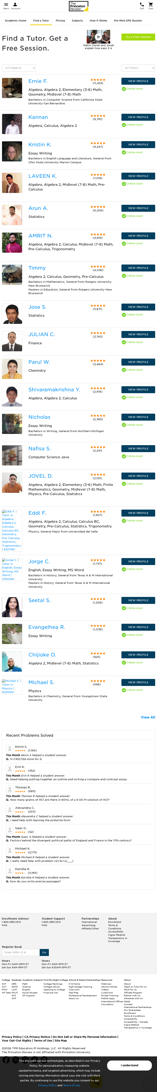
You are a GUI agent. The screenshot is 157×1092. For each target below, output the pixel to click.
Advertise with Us (133, 998)
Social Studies (29, 992)
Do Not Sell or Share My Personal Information (85, 1036)
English (26, 989)
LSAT (14, 989)
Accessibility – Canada (136, 1022)
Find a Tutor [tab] (41, 20)
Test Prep (73, 992)
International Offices (112, 1001)
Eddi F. (37, 513)
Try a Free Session (138, 36)
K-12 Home (74, 984)
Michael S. (41, 682)
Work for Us (130, 989)
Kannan (38, 117)
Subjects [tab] (77, 20)
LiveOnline (107, 992)
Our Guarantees (132, 1010)
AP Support (28, 995)
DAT (14, 995)
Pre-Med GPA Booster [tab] (128, 20)
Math (25, 984)
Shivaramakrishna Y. (54, 390)
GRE (14, 984)
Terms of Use (71, 1085)
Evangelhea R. (46, 627)
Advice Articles (109, 986)
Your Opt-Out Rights (16, 1040)
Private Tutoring (109, 995)
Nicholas (39, 417)
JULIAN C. (41, 334)
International (89, 922)
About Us (74, 998)
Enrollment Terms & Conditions (114, 925)
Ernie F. (38, 81)
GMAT (15, 986)
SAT (4, 984)
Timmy (37, 268)
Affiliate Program (133, 992)
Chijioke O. (42, 655)
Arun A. (38, 208)
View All (148, 717)
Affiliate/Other (90, 928)
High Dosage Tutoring (80, 986)
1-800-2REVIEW (11, 922)
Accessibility (115, 931)
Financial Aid (51, 992)
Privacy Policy (47, 1085)
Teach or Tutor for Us (135, 986)
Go (44, 952)
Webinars (106, 984)
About (127, 984)
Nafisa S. (39, 448)
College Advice (52, 986)
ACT (4, 986)
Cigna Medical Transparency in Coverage (117, 938)
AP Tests (6, 992)
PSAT (5, 989)
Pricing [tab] (60, 20)
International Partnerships (137, 1007)
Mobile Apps (107, 998)
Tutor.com (74, 989)
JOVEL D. (40, 476)
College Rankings (53, 984)
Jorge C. (39, 561)
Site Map (61, 1040)
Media (127, 1001)
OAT (14, 998)
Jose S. (37, 307)
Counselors (107, 1004)
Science (26, 986)
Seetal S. (39, 600)
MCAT (15, 992)
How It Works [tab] (98, 20)
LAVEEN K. (42, 176)
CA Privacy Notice (37, 1036)
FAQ (4, 925)
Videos (105, 989)
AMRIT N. (40, 236)
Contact (128, 1004)
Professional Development (83, 995)
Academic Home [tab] (15, 20)
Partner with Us (132, 995)
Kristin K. (40, 144)
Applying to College (54, 989)
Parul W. (39, 362)
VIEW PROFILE (138, 81)
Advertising (88, 925)
